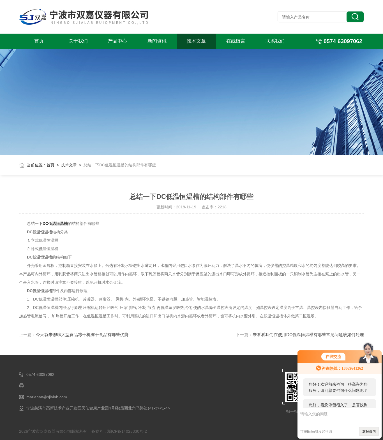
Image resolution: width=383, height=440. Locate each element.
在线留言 (235, 41)
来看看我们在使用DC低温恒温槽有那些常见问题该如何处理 (308, 334)
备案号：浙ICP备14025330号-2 (119, 431)
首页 (39, 41)
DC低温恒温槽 (55, 223)
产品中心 (117, 41)
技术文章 (196, 41)
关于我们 (78, 41)
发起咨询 (369, 431)
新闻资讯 (157, 41)
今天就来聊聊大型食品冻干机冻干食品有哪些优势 (82, 334)
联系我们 (275, 41)
